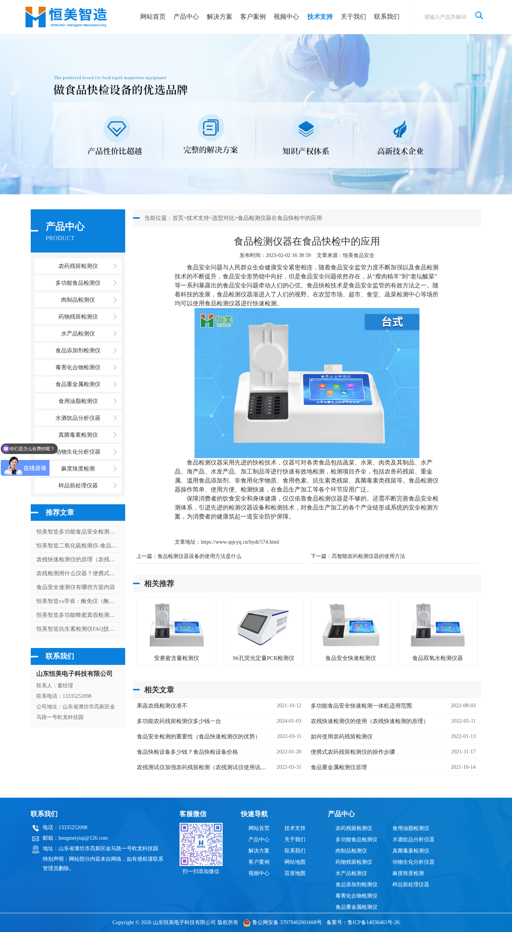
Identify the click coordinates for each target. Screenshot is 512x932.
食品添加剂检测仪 (356, 884)
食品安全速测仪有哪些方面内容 (75, 587)
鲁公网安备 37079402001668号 (287, 922)
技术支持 (320, 16)
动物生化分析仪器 (413, 862)
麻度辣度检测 (408, 873)
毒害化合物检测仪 (356, 896)
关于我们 (353, 16)
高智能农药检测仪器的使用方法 (368, 556)
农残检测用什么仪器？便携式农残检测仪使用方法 (78, 573)
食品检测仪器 (235, 294)
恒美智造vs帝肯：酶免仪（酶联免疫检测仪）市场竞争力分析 (78, 601)
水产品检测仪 (351, 873)
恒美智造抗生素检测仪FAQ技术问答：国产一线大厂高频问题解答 (78, 629)
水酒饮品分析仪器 (413, 839)
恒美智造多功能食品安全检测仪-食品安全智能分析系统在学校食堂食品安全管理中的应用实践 (78, 532)
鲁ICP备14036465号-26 (373, 922)
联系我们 (387, 16)
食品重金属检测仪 (356, 907)
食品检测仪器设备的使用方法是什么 (199, 556)
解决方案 (219, 16)
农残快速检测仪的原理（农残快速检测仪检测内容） (78, 559)
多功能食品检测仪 (356, 839)
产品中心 (186, 16)
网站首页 (153, 16)
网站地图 (294, 862)
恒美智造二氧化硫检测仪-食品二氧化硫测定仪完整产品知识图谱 (78, 546)
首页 (178, 218)
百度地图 (294, 873)
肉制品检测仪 (351, 851)
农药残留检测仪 (353, 828)
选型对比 (223, 218)
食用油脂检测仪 (410, 828)
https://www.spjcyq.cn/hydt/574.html (240, 542)
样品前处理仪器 (410, 884)
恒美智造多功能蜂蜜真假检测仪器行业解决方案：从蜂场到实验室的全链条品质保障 (78, 615)
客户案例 (253, 16)
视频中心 (286, 16)
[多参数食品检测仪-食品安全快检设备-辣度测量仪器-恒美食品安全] (66, 13)
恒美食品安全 (358, 255)
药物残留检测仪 (353, 862)
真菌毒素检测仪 (410, 851)
